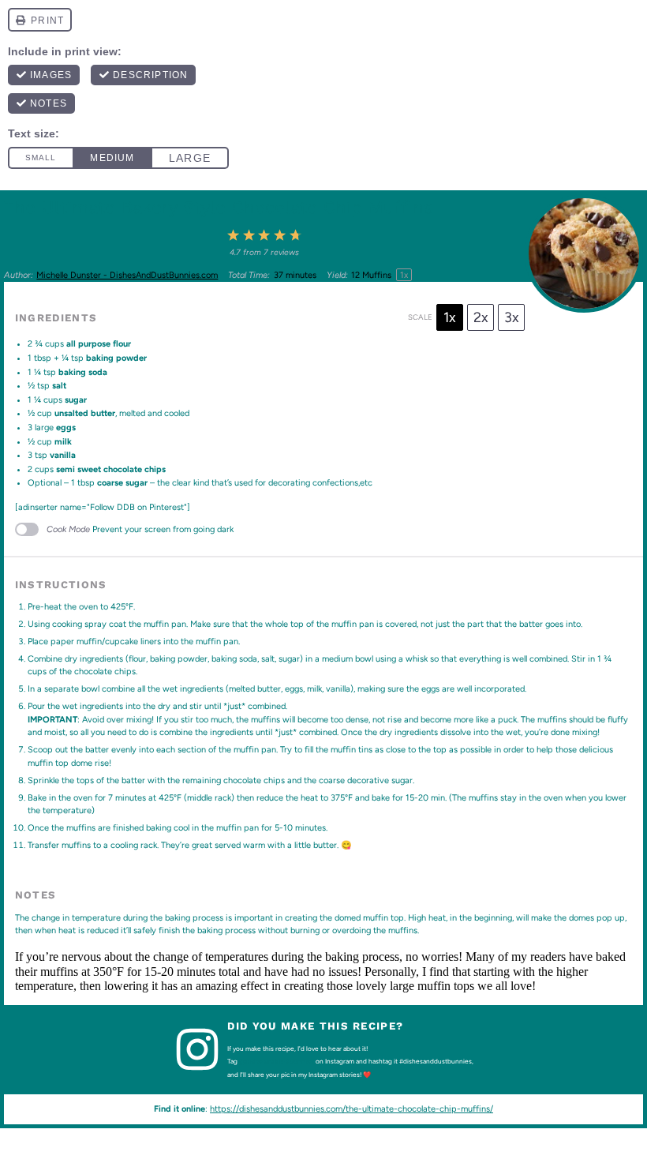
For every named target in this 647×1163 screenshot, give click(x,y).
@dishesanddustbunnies (276, 1061)
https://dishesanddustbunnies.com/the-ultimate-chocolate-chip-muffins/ (351, 1109)
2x (480, 317)
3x (511, 317)
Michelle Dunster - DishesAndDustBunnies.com (127, 275)
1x (449, 317)
